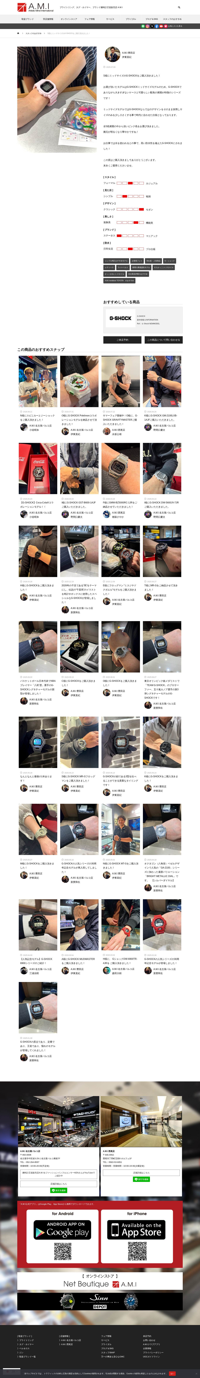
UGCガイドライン (151, 1356)
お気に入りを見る (175, 26)
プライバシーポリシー (153, 1352)
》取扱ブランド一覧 (26, 1356)
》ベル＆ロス (23, 1348)
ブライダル (131, 19)
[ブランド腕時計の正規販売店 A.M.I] (35, 7)
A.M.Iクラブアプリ (151, 1344)
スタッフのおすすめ (172, 19)
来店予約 (147, 1336)
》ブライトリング (25, 1340)
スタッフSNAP (108, 1352)
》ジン (20, 1352)
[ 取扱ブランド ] (24, 1336)
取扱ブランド (28, 19)
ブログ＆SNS (152, 19)
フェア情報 (89, 19)
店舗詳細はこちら (59, 1184)
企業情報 (147, 1348)
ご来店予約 (122, 340)
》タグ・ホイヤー (25, 1344)
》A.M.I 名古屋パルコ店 (70, 1340)
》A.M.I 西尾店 (66, 1344)
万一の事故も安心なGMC (112, 1356)
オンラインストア (69, 19)
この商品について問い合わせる (163, 340)
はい (172, 1373)
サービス (110, 19)
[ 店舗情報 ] (64, 1336)
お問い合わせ (149, 1340)
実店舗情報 (48, 19)
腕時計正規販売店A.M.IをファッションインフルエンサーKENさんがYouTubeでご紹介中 (58, 1174)
